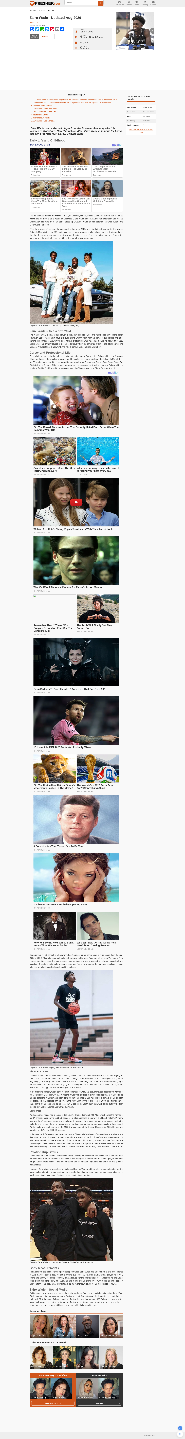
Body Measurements (40, 118)
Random (153, 5)
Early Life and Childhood (41, 106)
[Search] (100, 3)
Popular (136, 5)
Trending (145, 5)
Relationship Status (39, 115)
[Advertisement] (92, 69)
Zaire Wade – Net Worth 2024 (44, 109)
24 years (84, 42)
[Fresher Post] (45, 3)
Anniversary (119, 5)
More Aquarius (99, 1375)
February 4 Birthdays (53, 1403)
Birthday (129, 5)
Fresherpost (34, 10)
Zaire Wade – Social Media (42, 121)
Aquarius (84, 48)
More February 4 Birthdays (53, 1375)
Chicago (84, 37)
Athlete (43, 10)
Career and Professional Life (43, 112)
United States (96, 37)
